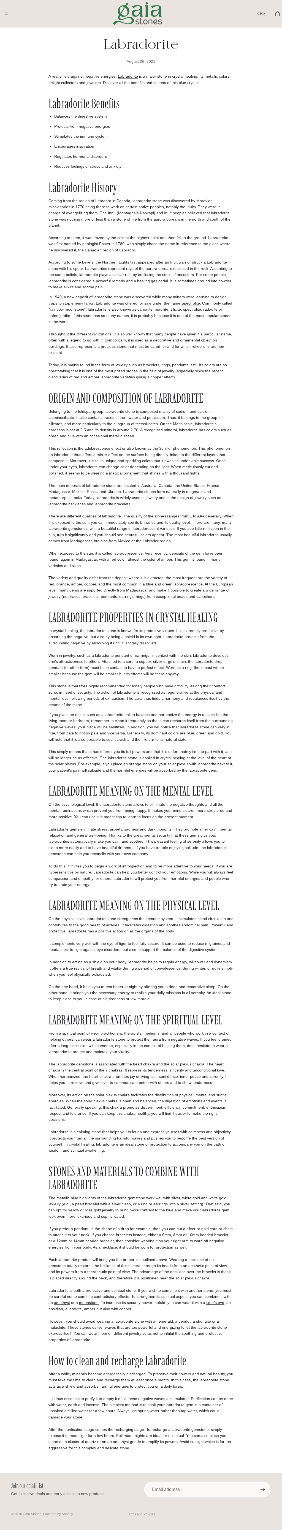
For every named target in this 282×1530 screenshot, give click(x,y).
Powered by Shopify (58, 1514)
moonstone (89, 1302)
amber (89, 1309)
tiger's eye (215, 1302)
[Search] (259, 14)
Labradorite (128, 76)
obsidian (55, 1309)
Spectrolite (190, 303)
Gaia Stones (32, 1514)
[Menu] (6, 13)
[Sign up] (263, 1489)
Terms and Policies (141, 1514)
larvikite (75, 1309)
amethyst (62, 1302)
